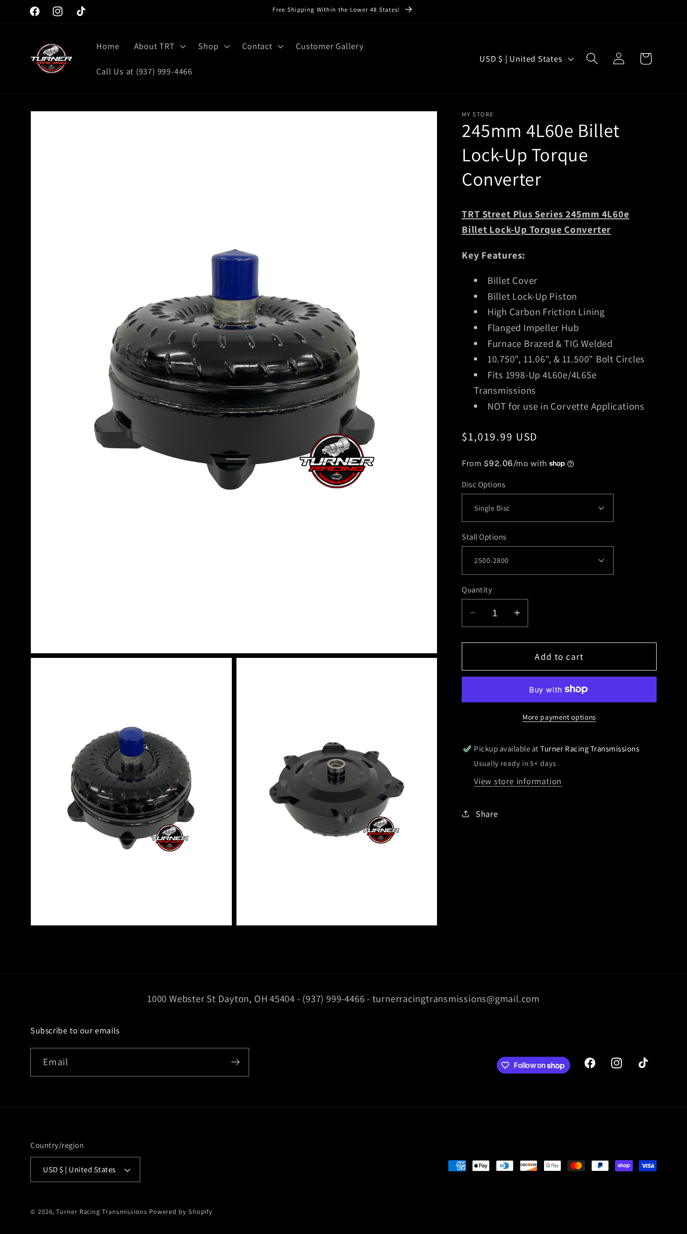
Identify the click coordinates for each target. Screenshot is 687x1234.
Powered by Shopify (181, 1211)
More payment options (559, 717)
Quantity (477, 589)
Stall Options (484, 537)
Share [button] (487, 813)
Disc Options (483, 484)
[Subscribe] (235, 1062)
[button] (159, 46)
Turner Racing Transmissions (101, 1211)
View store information (518, 781)
